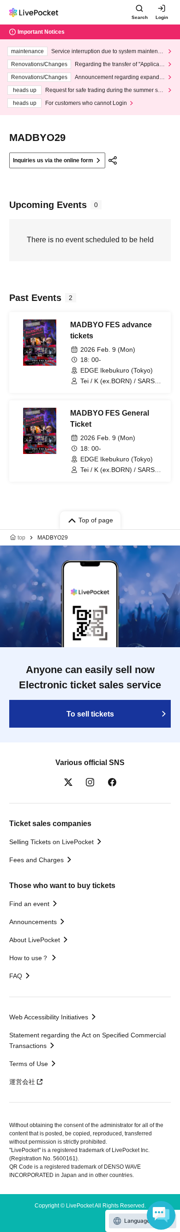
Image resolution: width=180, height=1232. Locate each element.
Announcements (33, 922)
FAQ (15, 976)
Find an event (29, 903)
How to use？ (28, 958)
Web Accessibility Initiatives (48, 1017)
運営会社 (22, 1081)
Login (162, 17)
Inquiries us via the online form (53, 160)
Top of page (95, 520)
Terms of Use (28, 1063)
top (21, 537)
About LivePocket (34, 940)
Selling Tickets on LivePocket (51, 842)
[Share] (112, 160)
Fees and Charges (36, 860)
